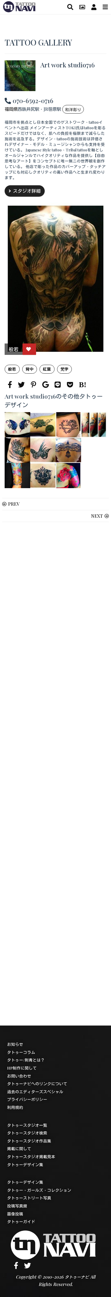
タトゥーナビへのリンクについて (37, 1083)
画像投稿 (15, 1213)
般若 (12, 368)
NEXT (97, 516)
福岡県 (11, 109)
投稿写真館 (17, 1205)
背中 (30, 368)
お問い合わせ (19, 1075)
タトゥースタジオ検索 (27, 1132)
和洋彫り (73, 109)
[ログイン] (94, 7)
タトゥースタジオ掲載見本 (31, 1156)
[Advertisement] (55, 774)
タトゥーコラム (21, 1052)
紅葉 (47, 368)
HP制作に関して (22, 1067)
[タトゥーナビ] (19, 6)
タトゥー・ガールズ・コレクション (39, 1190)
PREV (13, 504)
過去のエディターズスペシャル (35, 1091)
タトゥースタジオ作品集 (29, 1140)
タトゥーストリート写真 (29, 1197)
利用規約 (15, 1107)
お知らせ (15, 1044)
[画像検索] (82, 7)
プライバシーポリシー (27, 1099)
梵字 (64, 368)
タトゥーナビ (77, 1276)
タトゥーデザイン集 (25, 1164)
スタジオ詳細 (27, 191)
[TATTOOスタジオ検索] (70, 7)
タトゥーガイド (21, 1221)
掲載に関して (19, 1148)
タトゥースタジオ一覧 (27, 1125)
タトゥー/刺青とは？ (26, 1059)
